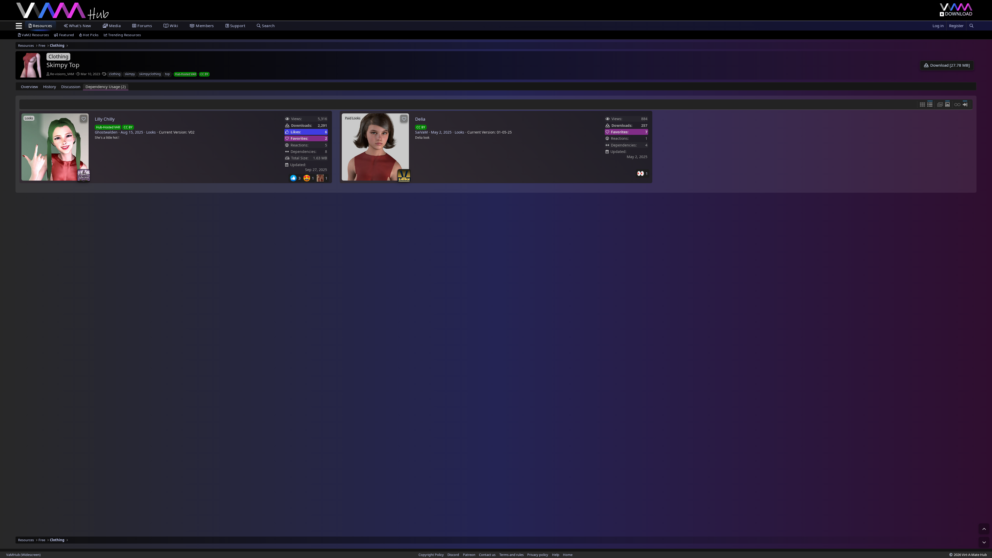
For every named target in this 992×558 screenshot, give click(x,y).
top (167, 74)
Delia (420, 119)
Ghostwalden (106, 132)
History (49, 86)
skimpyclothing (150, 74)
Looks (151, 132)
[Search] (971, 25)
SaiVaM (421, 132)
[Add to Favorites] (83, 118)
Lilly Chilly (105, 119)
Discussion (70, 86)
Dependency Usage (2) (106, 86)
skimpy (130, 74)
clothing (114, 74)
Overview (29, 86)
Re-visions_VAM (62, 74)
